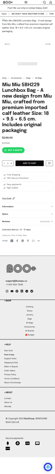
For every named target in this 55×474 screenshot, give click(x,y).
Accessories (16, 78)
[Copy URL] (38, 241)
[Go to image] (19, 63)
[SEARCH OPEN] (44, 2)
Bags (28, 78)
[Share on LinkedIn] (22, 241)
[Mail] (33, 241)
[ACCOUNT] (50, 2)
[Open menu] (26, 2)
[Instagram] (7, 291)
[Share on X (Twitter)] (12, 241)
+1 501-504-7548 (14, 284)
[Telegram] (26, 291)
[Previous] (7, 44)
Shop (4, 78)
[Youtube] (12, 291)
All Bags (38, 78)
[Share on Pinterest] (28, 241)
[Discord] (21, 291)
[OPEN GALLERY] (27, 44)
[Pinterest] (17, 291)
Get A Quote (15, 150)
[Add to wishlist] (49, 163)
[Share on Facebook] (17, 241)
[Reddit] (31, 291)
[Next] (47, 44)
